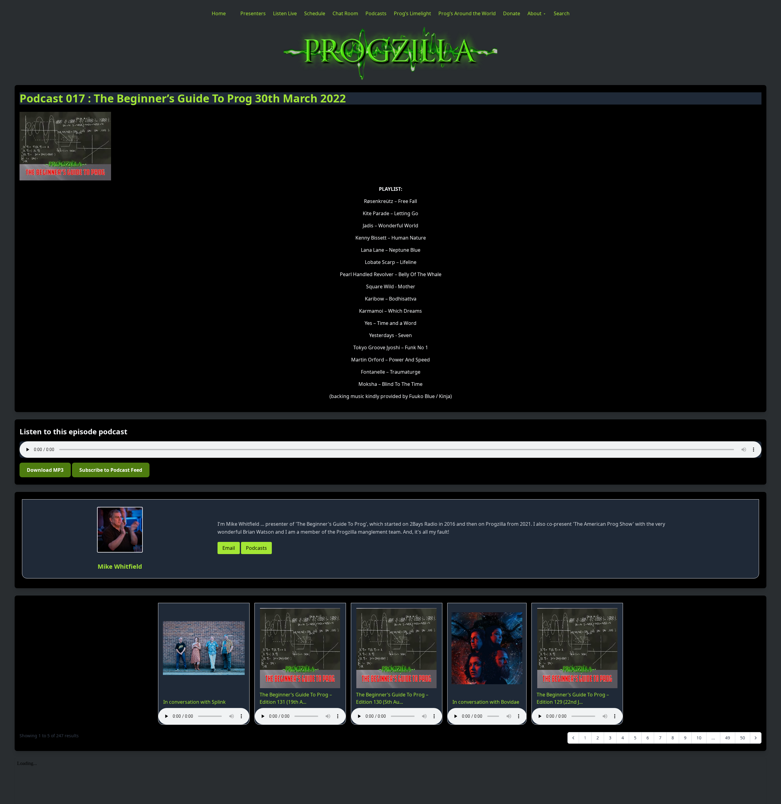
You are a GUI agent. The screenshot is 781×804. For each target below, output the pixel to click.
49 (727, 738)
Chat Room (345, 13)
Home (219, 13)
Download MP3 (45, 470)
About (534, 13)
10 (698, 738)
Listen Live (285, 13)
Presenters (253, 13)
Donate (511, 13)
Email (228, 548)
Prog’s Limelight (412, 13)
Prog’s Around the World (467, 13)
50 (742, 738)
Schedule (314, 13)
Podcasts (376, 13)
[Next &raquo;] (755, 738)
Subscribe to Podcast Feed (110, 470)
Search (562, 13)
